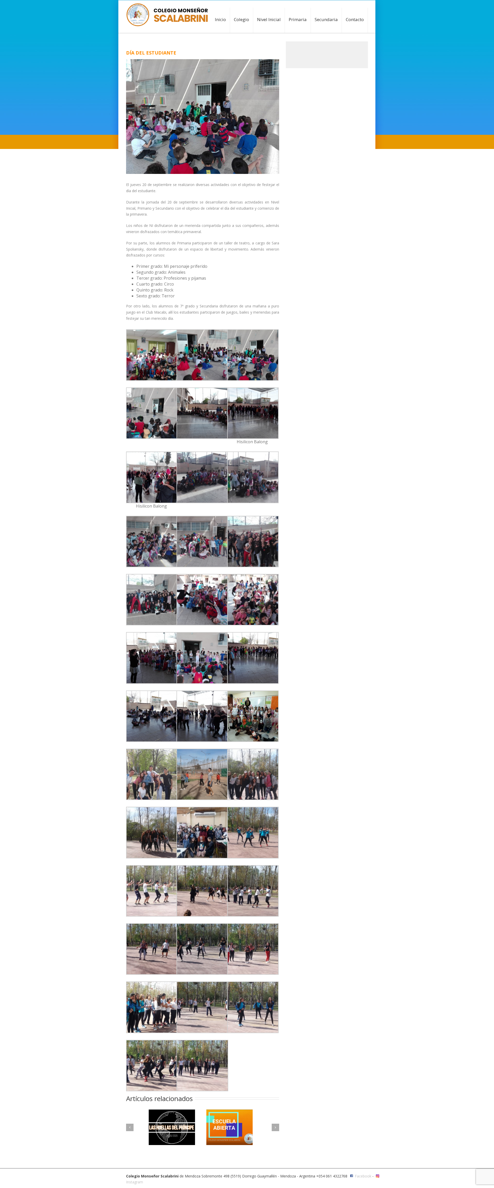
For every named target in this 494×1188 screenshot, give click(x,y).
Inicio (220, 19)
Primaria (298, 19)
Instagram (134, 1182)
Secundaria (326, 19)
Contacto (355, 19)
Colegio (241, 19)
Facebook (363, 1176)
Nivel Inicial (269, 19)
